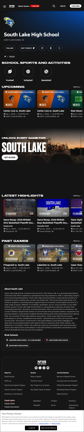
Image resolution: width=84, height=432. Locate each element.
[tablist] (15, 404)
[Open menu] (5, 6)
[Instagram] (44, 367)
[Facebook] (36, 367)
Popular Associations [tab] (11, 407)
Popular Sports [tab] (9, 400)
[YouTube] (47, 367)
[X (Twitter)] (40, 367)
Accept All (31, 428)
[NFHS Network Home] (12, 6)
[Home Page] (5, 56)
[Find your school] (54, 6)
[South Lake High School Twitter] (59, 48)
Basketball (37, 401)
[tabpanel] (56, 406)
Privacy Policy (44, 423)
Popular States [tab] (9, 403)
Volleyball (36, 405)
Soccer (53, 405)
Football (54, 401)
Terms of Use (56, 423)
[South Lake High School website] (42, 48)
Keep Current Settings (48, 428)
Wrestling (72, 401)
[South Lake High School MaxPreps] (50, 48)
